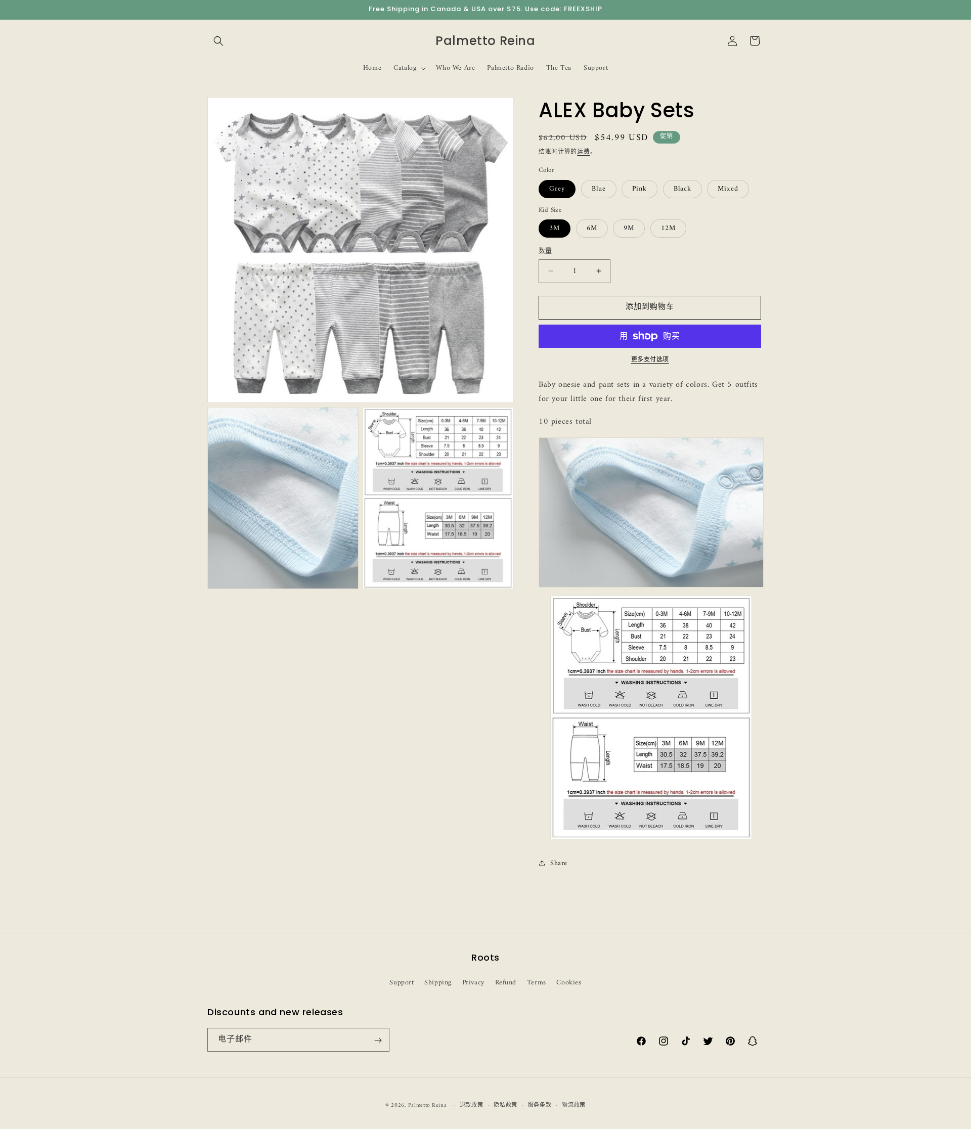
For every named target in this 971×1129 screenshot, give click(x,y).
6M (592, 228)
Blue (599, 189)
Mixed (728, 189)
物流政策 (574, 1105)
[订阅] (378, 1040)
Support (401, 982)
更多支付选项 (650, 360)
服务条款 (540, 1105)
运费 (583, 152)
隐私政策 (505, 1105)
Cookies (568, 982)
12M (668, 228)
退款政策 (471, 1105)
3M (554, 228)
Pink (639, 189)
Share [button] (558, 863)
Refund (506, 982)
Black (682, 189)
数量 (545, 251)
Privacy (473, 982)
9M (629, 228)
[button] (218, 41)
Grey (557, 189)
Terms (536, 982)
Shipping (438, 982)
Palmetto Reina (427, 1105)
